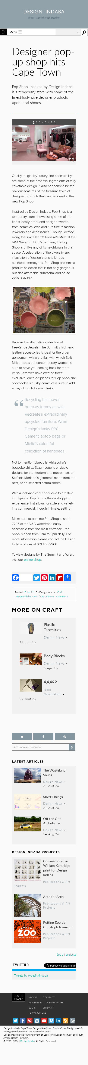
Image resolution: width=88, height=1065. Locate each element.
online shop (32, 560)
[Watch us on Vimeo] (51, 1020)
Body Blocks (54, 655)
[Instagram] (37, 1020)
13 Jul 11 (28, 592)
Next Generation (53, 691)
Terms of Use (37, 1012)
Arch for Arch (53, 896)
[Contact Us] (72, 1020)
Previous (21, 145)
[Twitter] (36, 577)
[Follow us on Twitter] (22, 736)
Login (32, 1007)
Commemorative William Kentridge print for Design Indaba (56, 867)
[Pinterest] (44, 577)
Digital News (47, 596)
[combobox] (68, 32)
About (32, 997)
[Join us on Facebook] (43, 736)
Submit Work (55, 1002)
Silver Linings (53, 796)
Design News (54, 637)
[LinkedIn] (52, 577)
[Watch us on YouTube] (44, 1020)
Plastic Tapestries (52, 627)
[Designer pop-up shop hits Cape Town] (44, 163)
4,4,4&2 (50, 681)
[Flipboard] (59, 577)
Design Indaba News (26, 596)
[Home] (44, 12)
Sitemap (48, 1007)
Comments (62, 596)
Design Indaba (27, 1041)
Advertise (35, 1002)
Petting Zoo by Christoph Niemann (57, 924)
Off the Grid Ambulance (52, 821)
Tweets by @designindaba (31, 975)
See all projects (66, 954)
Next (66, 145)
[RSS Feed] (65, 1020)
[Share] (67, 577)
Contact (49, 997)
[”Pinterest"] (65, 736)
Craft (60, 592)
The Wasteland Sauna (54, 772)
